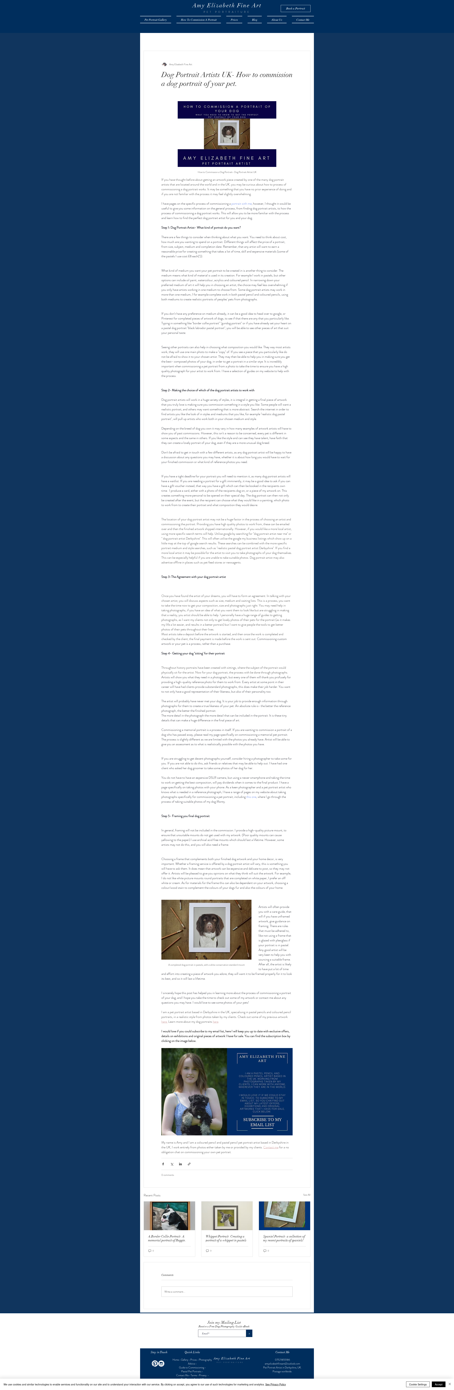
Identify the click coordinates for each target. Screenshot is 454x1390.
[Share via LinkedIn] (180, 1164)
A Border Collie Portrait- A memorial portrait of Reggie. (167, 1238)
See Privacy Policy (275, 1384)
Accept (438, 1384)
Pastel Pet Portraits (191, 1371)
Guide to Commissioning (191, 1367)
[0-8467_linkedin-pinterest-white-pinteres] (155, 1363)
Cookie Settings (418, 1384)
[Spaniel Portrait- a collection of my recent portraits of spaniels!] (284, 1215)
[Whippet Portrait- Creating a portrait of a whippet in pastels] (227, 1215)
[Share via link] (189, 1164)
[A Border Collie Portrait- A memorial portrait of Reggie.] (169, 1215)
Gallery (184, 1360)
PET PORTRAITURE (230, 1362)
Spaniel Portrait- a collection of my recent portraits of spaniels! (284, 1238)
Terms (194, 1375)
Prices (193, 1360)
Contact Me (182, 1375)
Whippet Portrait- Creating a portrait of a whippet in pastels (226, 1238)
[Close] (450, 1384)
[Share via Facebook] (163, 1164)
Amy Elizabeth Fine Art (232, 1358)
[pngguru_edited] (161, 1363)
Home (176, 1360)
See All (306, 1195)
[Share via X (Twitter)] (171, 1164)
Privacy (203, 1375)
